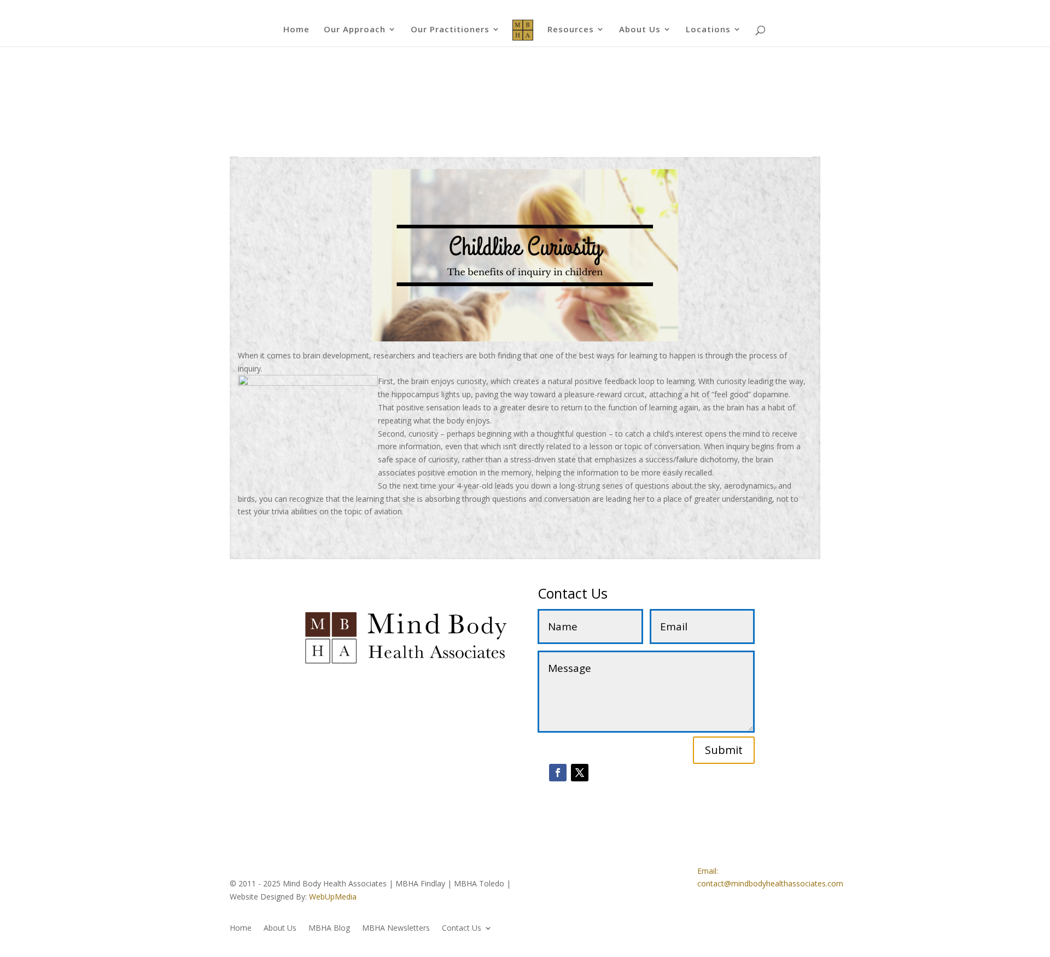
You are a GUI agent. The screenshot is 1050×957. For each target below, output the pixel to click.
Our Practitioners (450, 29)
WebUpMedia (333, 896)
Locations (708, 29)
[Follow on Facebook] (558, 772)
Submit (724, 750)
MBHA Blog (329, 928)
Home (296, 29)
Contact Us (461, 928)
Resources (570, 29)
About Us (640, 29)
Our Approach (355, 29)
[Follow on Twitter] (579, 772)
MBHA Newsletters (396, 928)
